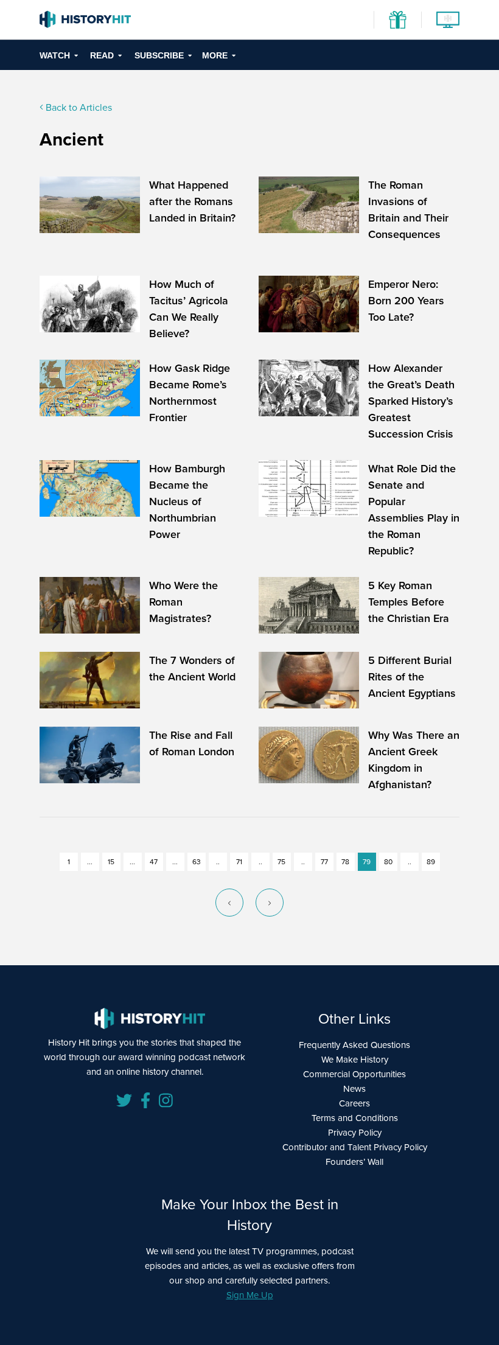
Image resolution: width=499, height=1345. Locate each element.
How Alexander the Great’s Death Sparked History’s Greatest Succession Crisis (411, 400)
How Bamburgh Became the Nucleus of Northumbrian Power (187, 501)
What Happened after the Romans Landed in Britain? (192, 201)
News (354, 1088)
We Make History (354, 1059)
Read (102, 55)
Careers (354, 1103)
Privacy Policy (355, 1132)
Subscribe (159, 55)
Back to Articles (77, 107)
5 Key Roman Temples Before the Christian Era (408, 602)
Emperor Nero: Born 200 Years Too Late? (406, 300)
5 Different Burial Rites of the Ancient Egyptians (412, 676)
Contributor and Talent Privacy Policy (354, 1147)
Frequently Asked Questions (354, 1044)
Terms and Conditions (355, 1117)
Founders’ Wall (354, 1161)
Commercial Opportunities (354, 1073)
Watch (55, 55)
